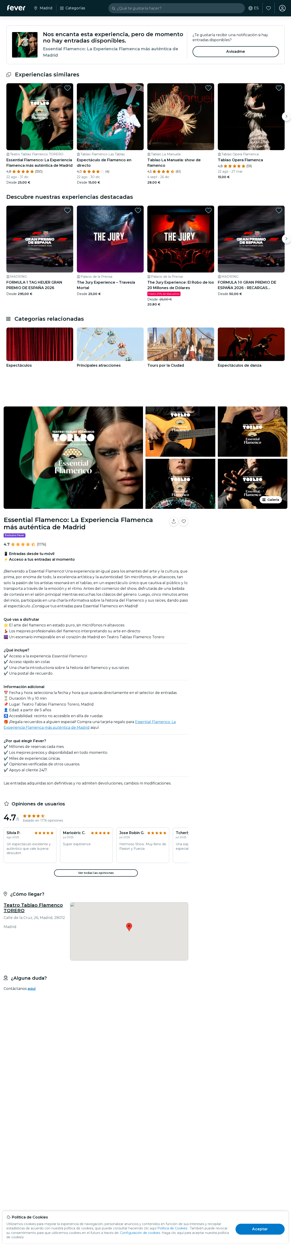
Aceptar (260, 1229)
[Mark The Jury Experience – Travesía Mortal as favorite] (138, 210)
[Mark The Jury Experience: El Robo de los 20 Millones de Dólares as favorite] (208, 210)
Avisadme (235, 51)
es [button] (256, 8)
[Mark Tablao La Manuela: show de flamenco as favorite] (208, 88)
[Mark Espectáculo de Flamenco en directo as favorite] (138, 88)
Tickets (240, 535)
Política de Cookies (172, 1228)
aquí (31, 988)
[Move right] (286, 116)
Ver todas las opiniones (96, 873)
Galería (273, 500)
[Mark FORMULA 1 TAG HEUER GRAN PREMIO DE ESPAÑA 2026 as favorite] (67, 210)
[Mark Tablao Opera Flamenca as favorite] (279, 88)
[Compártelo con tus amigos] (173, 521)
